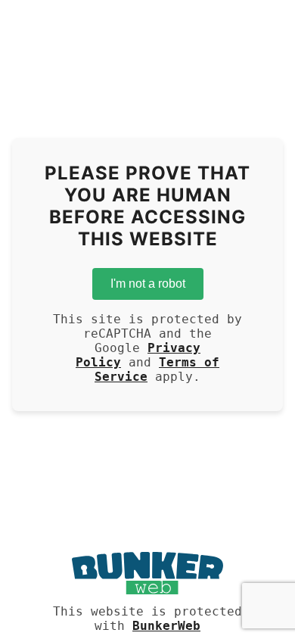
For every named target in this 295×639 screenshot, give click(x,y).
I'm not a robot (147, 283)
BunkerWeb (166, 626)
